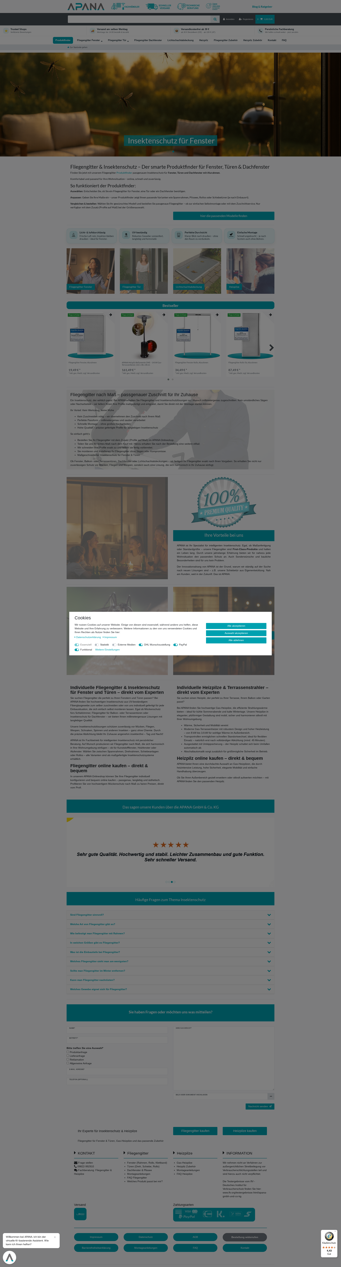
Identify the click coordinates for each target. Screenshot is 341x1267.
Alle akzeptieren (236, 625)
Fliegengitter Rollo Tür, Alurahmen (242, 362)
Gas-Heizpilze (184, 1162)
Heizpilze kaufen (245, 1131)
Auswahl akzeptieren (236, 632)
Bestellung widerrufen (244, 1237)
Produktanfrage (78, 1052)
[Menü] (335, 1232)
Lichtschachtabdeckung (180, 40)
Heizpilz (203, 40)
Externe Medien (127, 644)
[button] (25, 105)
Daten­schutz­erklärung (89, 637)
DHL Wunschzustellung (157, 644)
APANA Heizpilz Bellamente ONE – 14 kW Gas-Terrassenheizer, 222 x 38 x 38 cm (142, 363)
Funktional (86, 649)
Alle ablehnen (236, 640)
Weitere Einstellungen (107, 649)
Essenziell (85, 644)
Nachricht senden (258, 1106)
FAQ (284, 40)
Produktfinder (63, 40)
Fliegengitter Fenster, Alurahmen (83, 362)
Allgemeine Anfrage (81, 1063)
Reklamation (77, 1059)
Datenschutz (146, 1237)
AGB (195, 1237)
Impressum (96, 1237)
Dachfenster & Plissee (139, 1170)
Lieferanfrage (77, 1055)
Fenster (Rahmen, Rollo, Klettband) (147, 1162)
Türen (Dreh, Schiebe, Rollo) (143, 1166)
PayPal (183, 644)
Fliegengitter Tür (117, 40)
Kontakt (272, 40)
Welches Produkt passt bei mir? (145, 1181)
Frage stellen (85, 1162)
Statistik (104, 644)
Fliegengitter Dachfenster (148, 40)
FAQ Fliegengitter (137, 1177)
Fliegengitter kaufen (195, 1131)
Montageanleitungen (138, 1173)
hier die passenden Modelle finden (223, 216)
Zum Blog (262, 6)
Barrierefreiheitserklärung (96, 1247)
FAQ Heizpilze (185, 1173)
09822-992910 (85, 1166)
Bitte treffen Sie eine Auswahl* (85, 1048)
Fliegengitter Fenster (88, 40)
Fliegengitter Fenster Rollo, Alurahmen (191, 362)
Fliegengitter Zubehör (226, 40)
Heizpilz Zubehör (252, 40)
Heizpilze (234, 286)
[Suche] (215, 19)
